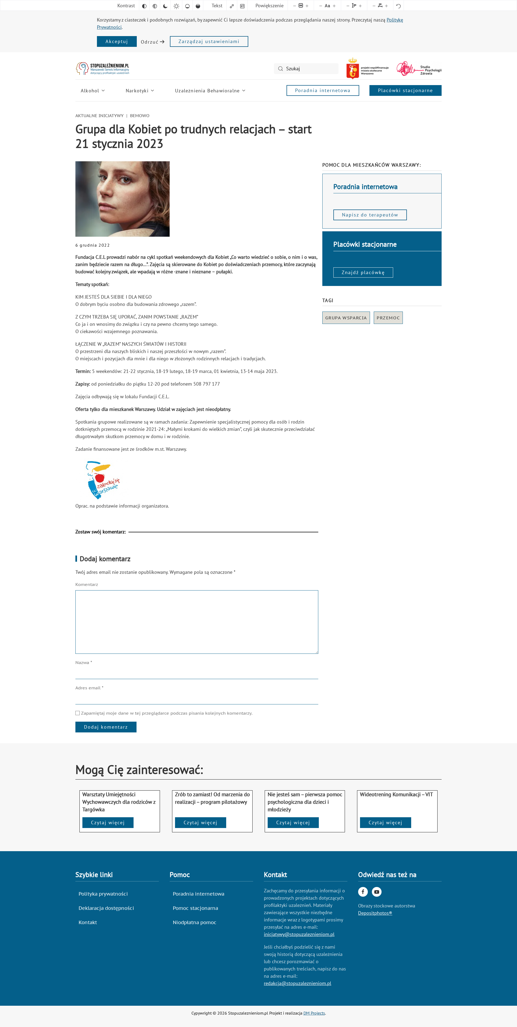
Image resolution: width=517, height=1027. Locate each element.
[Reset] (398, 5)
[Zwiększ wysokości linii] (360, 5)
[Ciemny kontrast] (165, 5)
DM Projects (314, 1013)
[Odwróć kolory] (144, 5)
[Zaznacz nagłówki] (242, 5)
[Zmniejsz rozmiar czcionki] (321, 5)
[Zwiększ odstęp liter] (386, 5)
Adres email (89, 687)
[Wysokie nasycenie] (198, 5)
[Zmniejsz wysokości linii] (348, 5)
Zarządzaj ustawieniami (209, 41)
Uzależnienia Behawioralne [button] (207, 91)
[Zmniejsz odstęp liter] (374, 5)
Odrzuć (150, 42)
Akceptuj (117, 41)
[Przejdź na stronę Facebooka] (363, 892)
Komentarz (86, 584)
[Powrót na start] (102, 68)
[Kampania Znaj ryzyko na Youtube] (377, 892)
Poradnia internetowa (323, 90)
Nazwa (83, 662)
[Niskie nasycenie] (187, 5)
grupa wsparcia (346, 317)
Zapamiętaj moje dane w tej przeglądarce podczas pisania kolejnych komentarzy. (166, 713)
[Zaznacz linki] (231, 5)
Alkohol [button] (90, 91)
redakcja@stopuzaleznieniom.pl (297, 983)
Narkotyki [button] (137, 91)
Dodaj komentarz (106, 727)
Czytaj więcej (108, 822)
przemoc (388, 317)
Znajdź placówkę (363, 272)
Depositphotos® (375, 913)
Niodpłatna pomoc (194, 922)
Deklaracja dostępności (106, 908)
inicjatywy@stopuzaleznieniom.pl (299, 934)
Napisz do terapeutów (370, 215)
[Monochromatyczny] (154, 5)
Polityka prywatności (103, 894)
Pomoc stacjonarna (195, 908)
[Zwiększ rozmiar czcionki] (334, 5)
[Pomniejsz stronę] (295, 5)
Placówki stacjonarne (405, 90)
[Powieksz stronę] (307, 5)
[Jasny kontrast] (176, 5)
